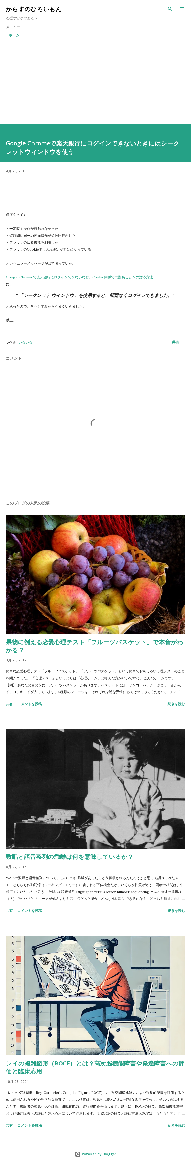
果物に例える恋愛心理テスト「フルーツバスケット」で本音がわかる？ (94, 646)
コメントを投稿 (29, 703)
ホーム (14, 35)
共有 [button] (175, 342)
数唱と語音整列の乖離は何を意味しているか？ (70, 856)
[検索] (170, 9)
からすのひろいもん (34, 9)
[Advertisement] (95, 78)
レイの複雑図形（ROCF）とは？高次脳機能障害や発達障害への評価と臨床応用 (95, 1067)
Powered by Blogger (98, 1154)
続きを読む (176, 703)
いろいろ (25, 342)
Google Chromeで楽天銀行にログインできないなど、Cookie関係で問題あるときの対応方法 (79, 277)
